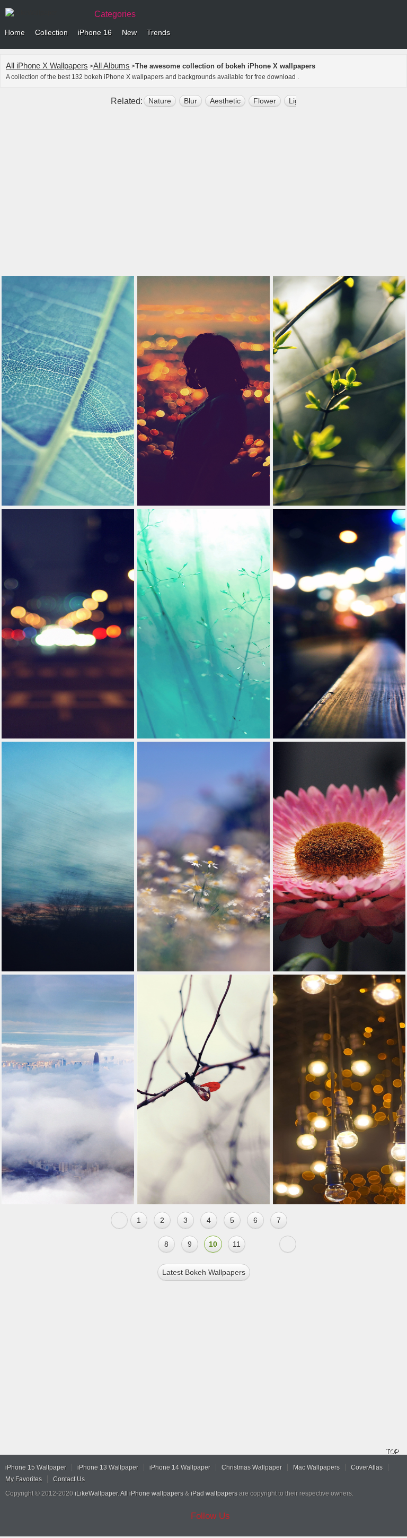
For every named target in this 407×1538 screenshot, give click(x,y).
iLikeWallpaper (96, 1493)
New (129, 32)
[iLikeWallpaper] (45, 13)
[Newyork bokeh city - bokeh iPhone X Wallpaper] (68, 623)
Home (15, 32)
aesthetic (225, 101)
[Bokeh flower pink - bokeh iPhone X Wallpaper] (339, 856)
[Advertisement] (203, 195)
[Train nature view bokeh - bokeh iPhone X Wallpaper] (68, 856)
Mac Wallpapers (316, 1467)
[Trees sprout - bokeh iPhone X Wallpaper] (203, 1089)
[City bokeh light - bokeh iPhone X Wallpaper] (339, 1089)
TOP (392, 1451)
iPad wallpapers (214, 1493)
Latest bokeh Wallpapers (203, 1272)
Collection (51, 32)
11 (237, 1244)
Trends (158, 32)
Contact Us (69, 1479)
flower (264, 101)
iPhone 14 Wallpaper (179, 1467)
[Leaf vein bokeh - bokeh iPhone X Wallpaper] (68, 391)
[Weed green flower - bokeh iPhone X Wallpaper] (203, 623)
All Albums (111, 65)
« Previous (119, 1220)
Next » (287, 1244)
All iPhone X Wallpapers (47, 65)
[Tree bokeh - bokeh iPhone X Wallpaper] (339, 391)
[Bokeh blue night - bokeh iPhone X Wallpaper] (339, 623)
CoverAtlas (367, 1467)
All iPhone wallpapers (151, 1493)
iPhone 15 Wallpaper (35, 1467)
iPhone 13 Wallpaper (107, 1467)
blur (190, 101)
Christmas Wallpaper (252, 1467)
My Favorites (23, 1479)
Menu (396, 33)
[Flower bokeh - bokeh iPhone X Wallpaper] (203, 856)
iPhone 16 (95, 32)
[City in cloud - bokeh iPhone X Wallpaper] (68, 1089)
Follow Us (210, 1516)
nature (159, 101)
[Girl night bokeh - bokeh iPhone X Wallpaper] (203, 391)
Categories (115, 14)
